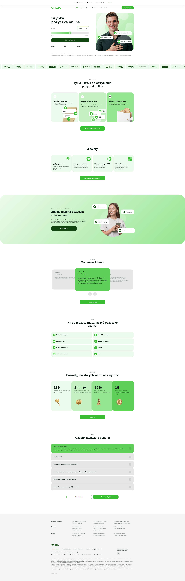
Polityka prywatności (74, 554)
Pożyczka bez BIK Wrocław (78, 537)
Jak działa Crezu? (98, 7)
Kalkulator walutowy (56, 552)
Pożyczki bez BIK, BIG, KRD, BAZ (100, 521)
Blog (107, 7)
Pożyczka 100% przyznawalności (121, 521)
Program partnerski (97, 549)
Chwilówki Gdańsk (76, 535)
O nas (89, 7)
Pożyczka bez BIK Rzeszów (120, 535)
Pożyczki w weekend (77, 523)
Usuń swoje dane (68, 552)
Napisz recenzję (92, 302)
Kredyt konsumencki (77, 530)
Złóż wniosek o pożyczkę (91, 128)
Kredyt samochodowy (118, 526)
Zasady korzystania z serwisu (58, 554)
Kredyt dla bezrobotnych (119, 528)
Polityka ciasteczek (86, 554)
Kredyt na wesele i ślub (98, 526)
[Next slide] (95, 294)
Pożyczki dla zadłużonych (98, 523)
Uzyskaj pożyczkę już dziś (91, 178)
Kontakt (87, 549)
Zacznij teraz (62, 228)
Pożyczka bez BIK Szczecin (99, 535)
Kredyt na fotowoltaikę (98, 530)
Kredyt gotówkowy (76, 526)
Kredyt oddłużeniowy (77, 528)
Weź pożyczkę (128, 7)
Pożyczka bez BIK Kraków (99, 533)
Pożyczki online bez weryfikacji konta (122, 523)
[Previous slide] (90, 294)
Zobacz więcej (79, 497)
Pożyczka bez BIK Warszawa (78, 533)
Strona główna (80, 7)
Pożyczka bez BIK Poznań (119, 533)
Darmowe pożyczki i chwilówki (79, 521)
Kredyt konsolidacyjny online (99, 528)
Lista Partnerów (98, 554)
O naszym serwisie (78, 549)
